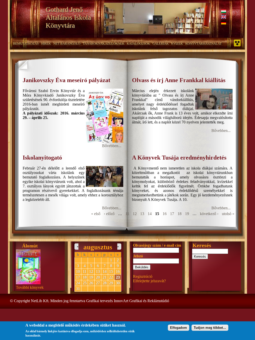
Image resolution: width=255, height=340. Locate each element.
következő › (209, 214)
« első (95, 214)
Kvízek (177, 43)
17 (172, 214)
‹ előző (109, 214)
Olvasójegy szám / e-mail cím (157, 245)
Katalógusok (138, 43)
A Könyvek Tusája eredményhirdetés (179, 157)
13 (142, 214)
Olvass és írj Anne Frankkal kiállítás (178, 80)
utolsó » (228, 214)
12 (135, 214)
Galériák (160, 43)
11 (127, 214)
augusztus (97, 247)
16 (165, 214)
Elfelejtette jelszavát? (149, 281)
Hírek (46, 43)
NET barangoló (66, 43)
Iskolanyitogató (42, 157)
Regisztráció (142, 276)
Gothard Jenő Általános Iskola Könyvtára (68, 17)
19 (187, 214)
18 (180, 214)
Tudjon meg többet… (210, 328)
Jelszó (138, 256)
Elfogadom (178, 328)
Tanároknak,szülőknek (103, 43)
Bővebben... (111, 146)
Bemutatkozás (26, 43)
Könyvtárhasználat (203, 43)
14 (150, 214)
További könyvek (30, 287)
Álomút (30, 245)
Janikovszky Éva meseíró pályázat (66, 80)
